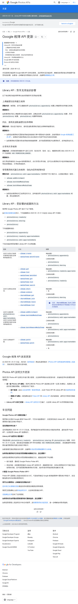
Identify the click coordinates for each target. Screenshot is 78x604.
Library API (46, 396)
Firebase (55, 540)
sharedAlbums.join (27, 299)
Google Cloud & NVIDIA (9, 547)
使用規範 (31, 362)
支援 (4, 8)
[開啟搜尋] (54, 2)
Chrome (55, 537)
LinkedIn (30, 544)
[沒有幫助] (74, 31)
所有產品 (5, 586)
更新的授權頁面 (9, 213)
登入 (74, 2)
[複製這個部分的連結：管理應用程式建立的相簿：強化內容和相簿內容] (47, 170)
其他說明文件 (22, 490)
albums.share (25, 289)
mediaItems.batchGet (28, 275)
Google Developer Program (11, 534)
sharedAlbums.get (27, 295)
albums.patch (25, 340)
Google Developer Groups (10, 537)
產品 (9, 31)
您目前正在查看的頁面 (10, 486)
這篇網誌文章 (7, 494)
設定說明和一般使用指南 (31, 390)
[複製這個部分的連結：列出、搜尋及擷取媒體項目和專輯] (35, 122)
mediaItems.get (26, 279)
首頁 (3, 31)
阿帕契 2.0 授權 (57, 518)
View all (55, 557)
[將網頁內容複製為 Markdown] (42, 37)
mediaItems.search (27, 285)
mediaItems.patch (27, 343)
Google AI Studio (58, 544)
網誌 (29, 534)
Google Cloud (57, 550)
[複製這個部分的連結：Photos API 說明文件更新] (32, 372)
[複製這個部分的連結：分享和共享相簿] (19, 147)
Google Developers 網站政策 (12, 520)
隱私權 (9, 594)
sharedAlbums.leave (28, 302)
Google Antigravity (59, 547)
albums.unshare (26, 292)
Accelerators (6, 544)
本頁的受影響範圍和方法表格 (40, 449)
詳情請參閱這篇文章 (45, 16)
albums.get (24, 269)
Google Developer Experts (10, 540)
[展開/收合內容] (16, 43)
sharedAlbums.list (27, 305)
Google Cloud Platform (9, 579)
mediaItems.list (26, 282)
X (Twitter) (31, 547)
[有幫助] (71, 31)
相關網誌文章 (49, 75)
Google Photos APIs (19, 31)
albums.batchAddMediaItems (31, 315)
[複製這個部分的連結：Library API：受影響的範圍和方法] (41, 204)
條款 (3, 594)
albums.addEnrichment (29, 312)
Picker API (36, 396)
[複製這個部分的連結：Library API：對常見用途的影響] (38, 90)
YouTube (30, 550)
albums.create (25, 253)
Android (55, 534)
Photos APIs (24, 2)
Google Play (56, 553)
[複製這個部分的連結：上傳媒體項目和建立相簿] (27, 101)
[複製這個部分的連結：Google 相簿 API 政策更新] (33, 357)
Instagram (31, 540)
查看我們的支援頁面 (40, 503)
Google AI (5, 583)
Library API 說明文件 (32, 402)
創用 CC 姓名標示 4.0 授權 (35, 518)
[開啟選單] (3, 2)
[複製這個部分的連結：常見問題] (14, 410)
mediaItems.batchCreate (29, 257)
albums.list (24, 272)
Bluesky (30, 537)
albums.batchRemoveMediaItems (32, 327)
